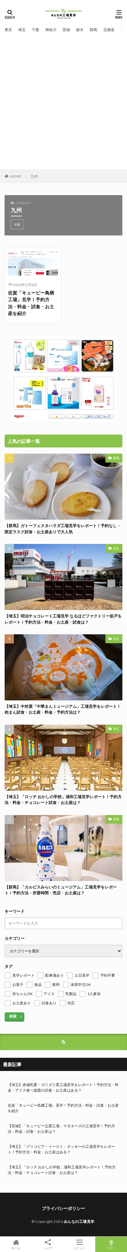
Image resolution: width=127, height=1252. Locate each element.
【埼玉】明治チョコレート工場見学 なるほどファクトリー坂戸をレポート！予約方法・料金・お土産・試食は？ (63, 618)
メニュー (79, 1248)
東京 (8, 29)
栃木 (80, 29)
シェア (47, 1248)
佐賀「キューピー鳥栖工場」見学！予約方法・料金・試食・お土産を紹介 (31, 303)
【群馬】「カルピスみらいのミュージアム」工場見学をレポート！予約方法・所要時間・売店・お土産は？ (61, 890)
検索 (13, 1016)
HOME (15, 176)
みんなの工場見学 (79, 1221)
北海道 (108, 29)
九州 (34, 176)
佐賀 (17, 224)
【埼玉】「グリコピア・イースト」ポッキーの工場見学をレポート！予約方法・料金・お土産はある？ (61, 1149)
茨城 (66, 29)
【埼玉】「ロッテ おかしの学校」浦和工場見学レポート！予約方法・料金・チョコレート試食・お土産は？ (63, 799)
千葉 (35, 29)
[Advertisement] (63, 100)
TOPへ (111, 1248)
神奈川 (50, 29)
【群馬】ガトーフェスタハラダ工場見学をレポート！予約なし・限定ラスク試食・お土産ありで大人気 (63, 528)
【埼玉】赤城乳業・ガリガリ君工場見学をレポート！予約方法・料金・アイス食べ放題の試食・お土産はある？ (63, 1087)
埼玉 (22, 29)
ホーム (16, 1248)
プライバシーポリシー (63, 1208)
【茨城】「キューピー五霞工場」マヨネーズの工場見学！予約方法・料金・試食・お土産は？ (61, 1129)
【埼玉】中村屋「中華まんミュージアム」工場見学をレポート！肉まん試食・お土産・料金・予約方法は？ (63, 709)
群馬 (93, 29)
